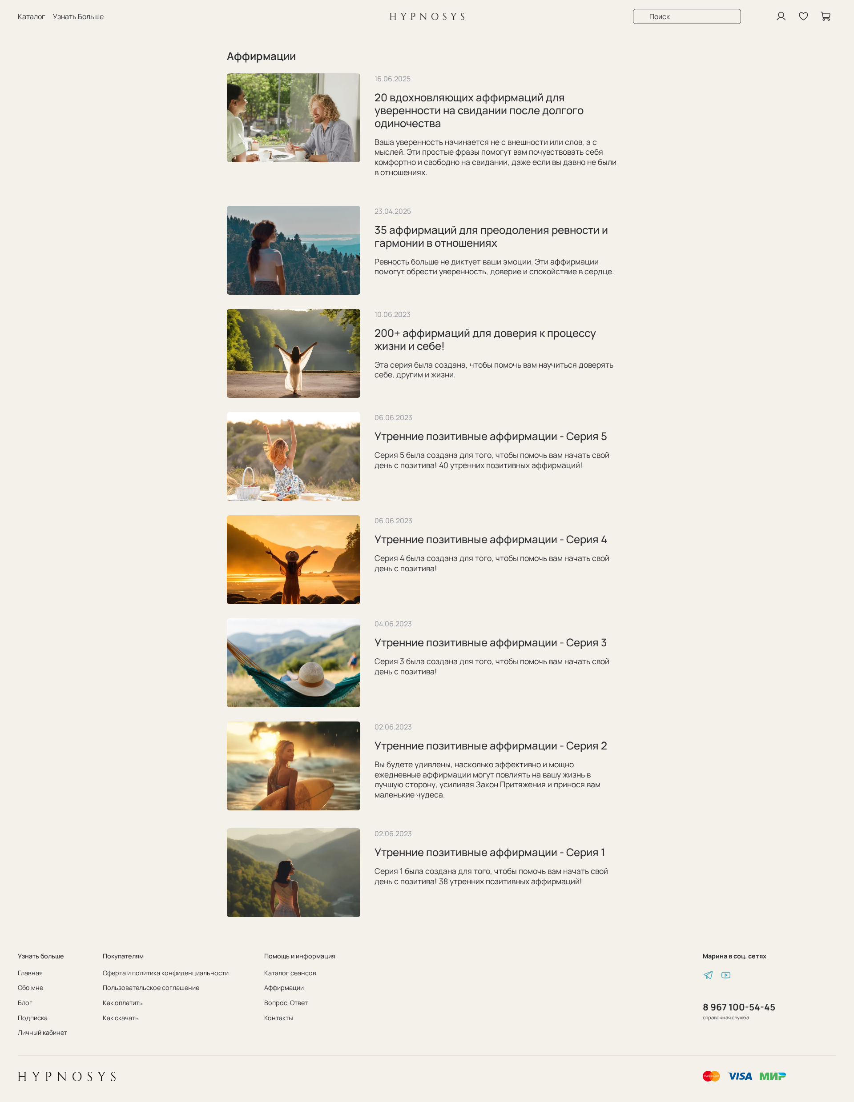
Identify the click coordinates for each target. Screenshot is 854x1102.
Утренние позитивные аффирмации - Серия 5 (491, 436)
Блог (25, 1002)
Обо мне (30, 987)
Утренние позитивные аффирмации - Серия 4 (491, 539)
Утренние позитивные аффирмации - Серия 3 (491, 642)
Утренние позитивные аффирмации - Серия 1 (490, 852)
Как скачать (121, 1018)
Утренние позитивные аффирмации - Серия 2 (491, 745)
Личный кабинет (42, 1032)
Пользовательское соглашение (151, 987)
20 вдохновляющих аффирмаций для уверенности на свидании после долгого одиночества (479, 110)
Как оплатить (123, 1002)
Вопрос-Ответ (286, 1002)
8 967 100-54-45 (739, 1007)
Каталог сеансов (290, 973)
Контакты (278, 1018)
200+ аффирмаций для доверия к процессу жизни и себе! (485, 339)
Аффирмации (284, 987)
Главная (30, 973)
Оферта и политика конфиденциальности (166, 973)
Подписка (33, 1018)
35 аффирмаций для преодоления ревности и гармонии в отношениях (491, 236)
